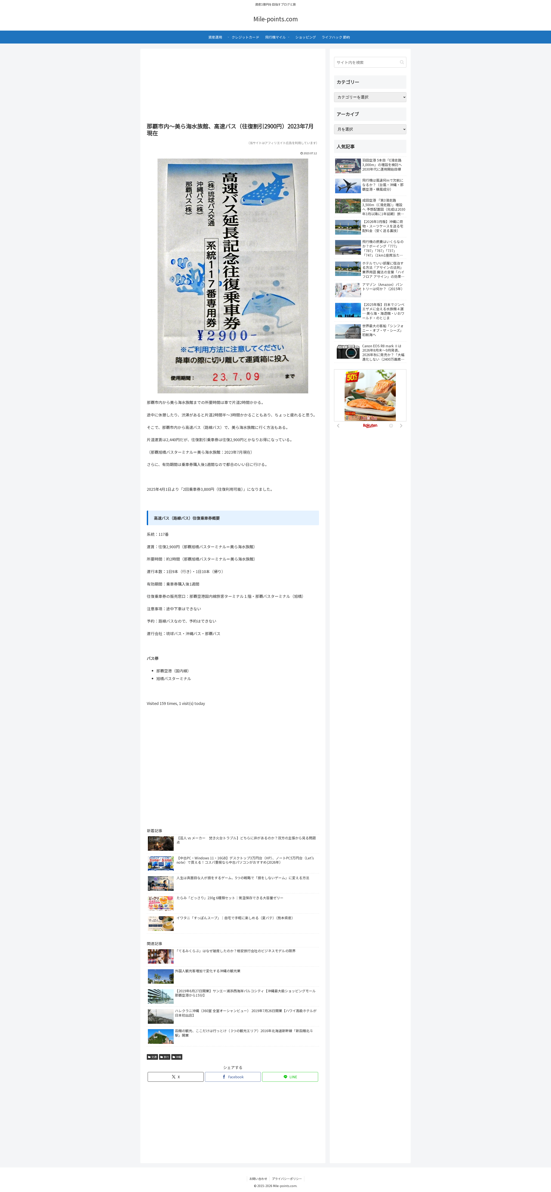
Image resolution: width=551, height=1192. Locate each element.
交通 (154, 1057)
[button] (402, 62)
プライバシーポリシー (287, 1178)
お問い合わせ (258, 1178)
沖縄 (178, 1057)
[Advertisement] (233, 87)
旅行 (166, 1057)
